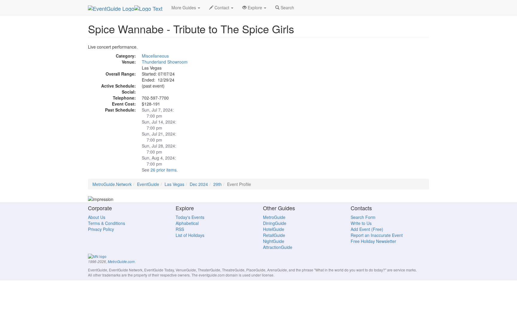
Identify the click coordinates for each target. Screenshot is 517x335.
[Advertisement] (375, 86)
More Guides (184, 7)
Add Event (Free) (367, 229)
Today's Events (190, 217)
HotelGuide (273, 229)
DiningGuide (274, 223)
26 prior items (163, 170)
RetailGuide (274, 235)
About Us (96, 217)
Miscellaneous (155, 56)
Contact (221, 7)
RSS (180, 229)
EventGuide (148, 184)
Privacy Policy (101, 229)
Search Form (363, 217)
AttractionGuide (277, 247)
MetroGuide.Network (112, 184)
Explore (255, 7)
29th (217, 184)
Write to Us (361, 223)
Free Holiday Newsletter (373, 241)
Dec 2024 (199, 184)
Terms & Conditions (106, 223)
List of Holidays (190, 235)
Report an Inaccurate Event (377, 235)
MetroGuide (274, 217)
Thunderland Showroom (165, 62)
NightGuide (273, 241)
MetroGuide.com (121, 261)
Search (286, 7)
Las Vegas (174, 184)
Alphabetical (187, 223)
